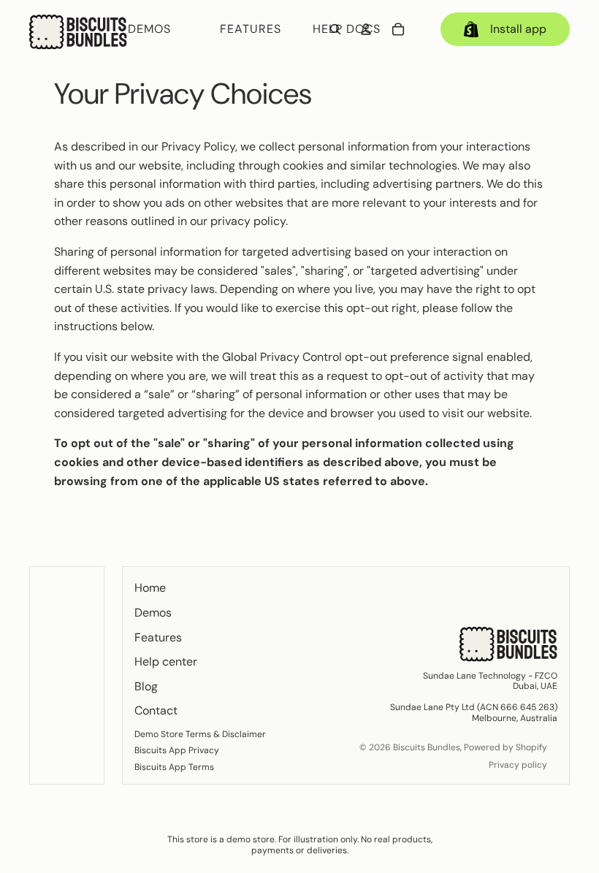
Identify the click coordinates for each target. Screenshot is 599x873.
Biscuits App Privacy (176, 750)
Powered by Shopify (505, 747)
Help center (165, 661)
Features (158, 637)
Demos (153, 612)
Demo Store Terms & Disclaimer (200, 734)
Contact (156, 710)
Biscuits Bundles (426, 747)
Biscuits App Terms (174, 767)
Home (150, 587)
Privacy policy (518, 765)
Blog (146, 686)
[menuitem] (164, 29)
